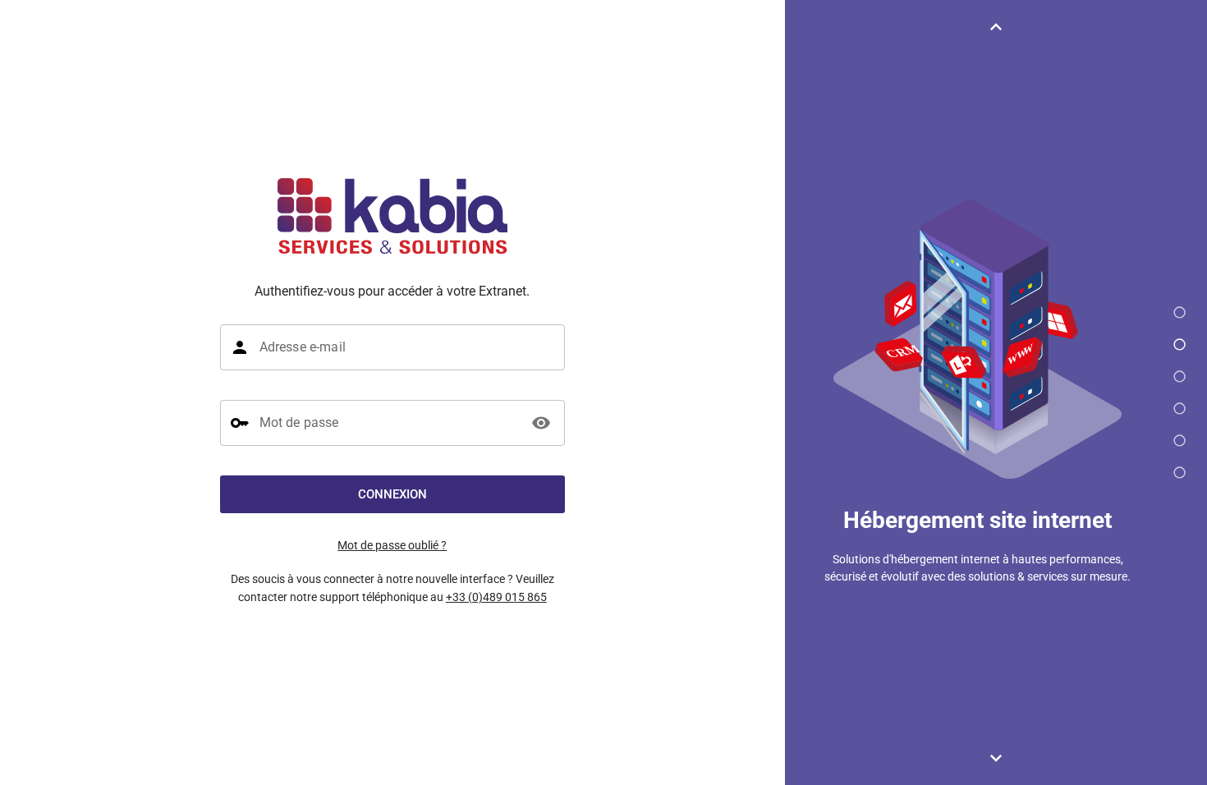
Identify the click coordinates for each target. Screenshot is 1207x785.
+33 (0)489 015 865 (496, 597)
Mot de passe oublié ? (392, 545)
